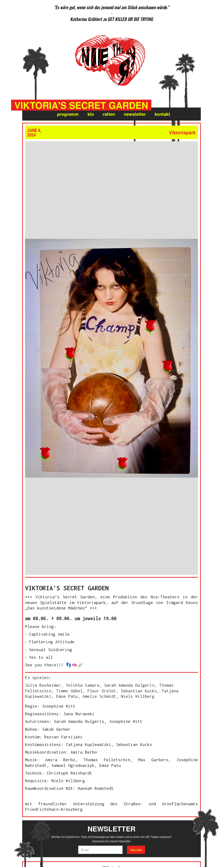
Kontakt (162, 114)
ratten (109, 114)
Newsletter (135, 114)
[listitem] (111, 13)
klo (91, 114)
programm (68, 114)
